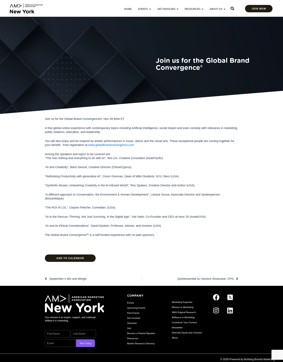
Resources (193, 9)
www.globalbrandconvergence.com (111, 145)
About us (217, 9)
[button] (232, 8)
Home (128, 9)
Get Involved (167, 9)
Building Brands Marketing (259, 359)
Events (143, 9)
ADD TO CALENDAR (70, 258)
